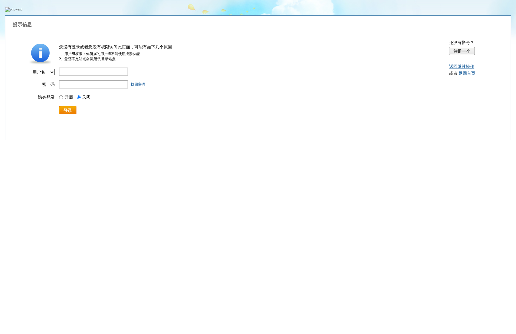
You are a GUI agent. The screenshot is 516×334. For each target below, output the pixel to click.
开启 (68, 97)
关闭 (86, 97)
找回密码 (138, 84)
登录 (68, 110)
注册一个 (462, 51)
